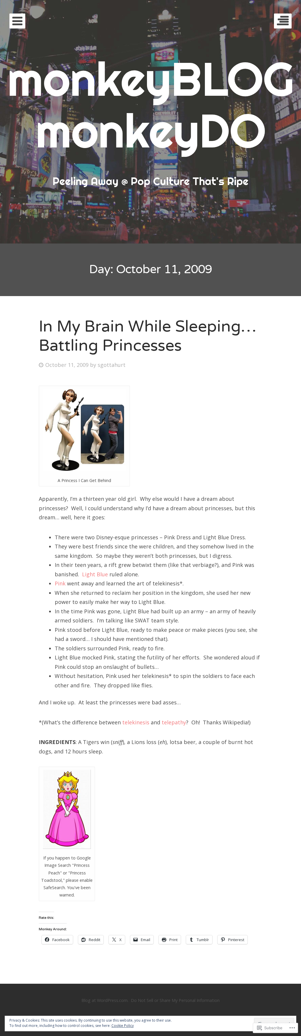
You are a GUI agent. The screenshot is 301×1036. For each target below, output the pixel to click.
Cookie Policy (122, 1025)
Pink (60, 583)
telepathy (174, 722)
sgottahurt (112, 364)
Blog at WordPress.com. (104, 1000)
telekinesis (135, 722)
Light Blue (95, 574)
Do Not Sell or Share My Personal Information (175, 1000)
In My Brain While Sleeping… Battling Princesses (147, 336)
